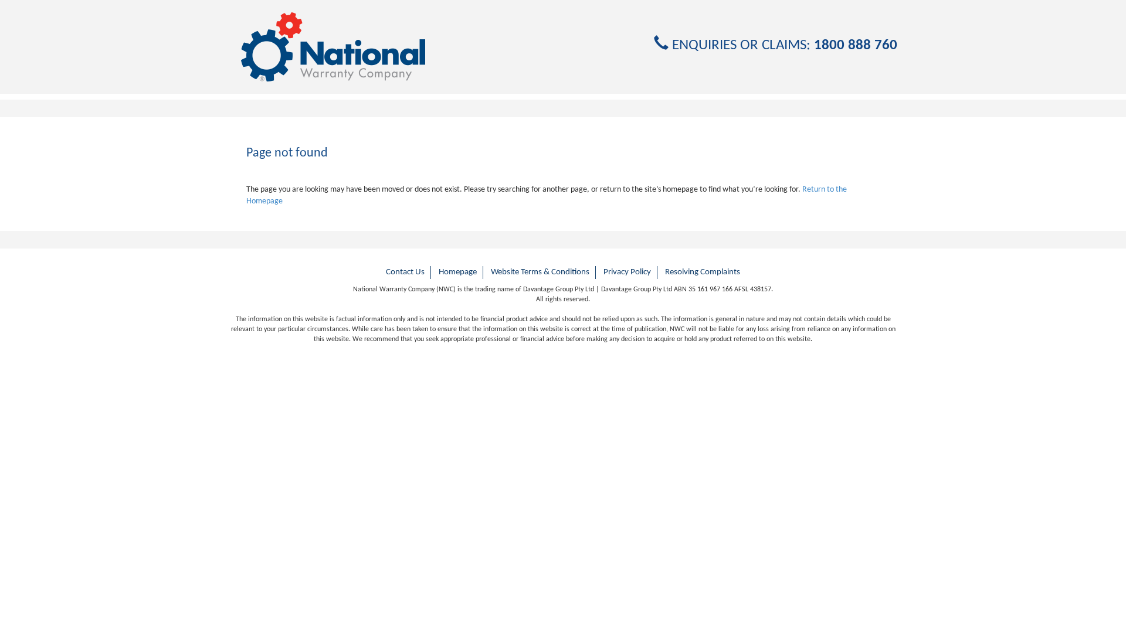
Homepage (458, 272)
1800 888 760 (855, 45)
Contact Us (405, 272)
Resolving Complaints (702, 272)
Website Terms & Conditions (540, 272)
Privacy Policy (627, 272)
